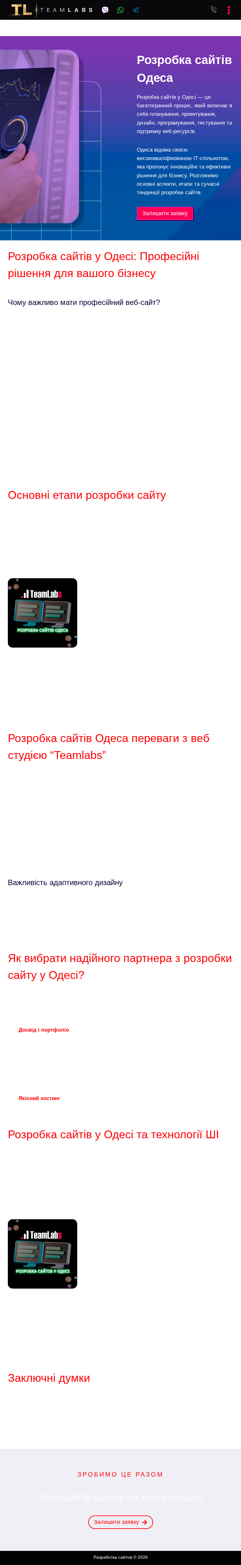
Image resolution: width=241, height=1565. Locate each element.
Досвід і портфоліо (44, 1030)
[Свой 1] (105, 10)
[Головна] (67, 27)
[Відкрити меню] (227, 10)
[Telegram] (135, 10)
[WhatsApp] (120, 10)
